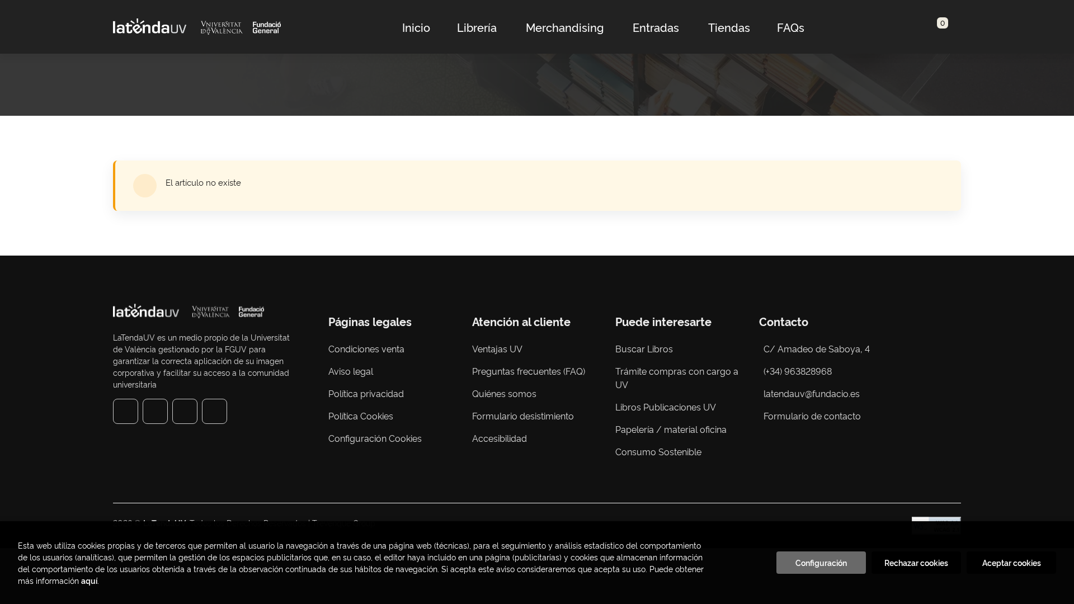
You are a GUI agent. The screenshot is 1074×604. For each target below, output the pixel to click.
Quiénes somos (504, 393)
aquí (89, 580)
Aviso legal (350, 371)
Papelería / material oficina (671, 429)
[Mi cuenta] (948, 27)
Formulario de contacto (812, 415)
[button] (938, 27)
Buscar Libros (644, 348)
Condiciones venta (366, 348)
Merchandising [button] (565, 27)
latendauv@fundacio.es (812, 393)
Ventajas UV (497, 348)
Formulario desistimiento (523, 415)
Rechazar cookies (916, 562)
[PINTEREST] (184, 411)
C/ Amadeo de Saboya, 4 (817, 348)
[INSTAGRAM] (155, 411)
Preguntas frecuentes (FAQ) (528, 371)
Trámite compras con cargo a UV (676, 377)
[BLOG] (214, 411)
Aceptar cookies (1011, 562)
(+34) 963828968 (800, 371)
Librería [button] (477, 27)
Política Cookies (360, 415)
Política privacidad (366, 393)
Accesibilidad (499, 438)
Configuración (821, 562)
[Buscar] (929, 27)
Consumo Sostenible (658, 451)
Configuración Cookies (375, 438)
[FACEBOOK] (125, 411)
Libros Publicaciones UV (665, 406)
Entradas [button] (656, 27)
